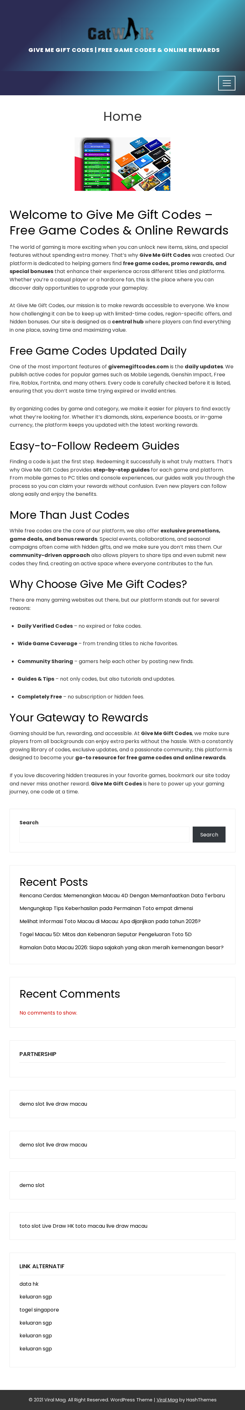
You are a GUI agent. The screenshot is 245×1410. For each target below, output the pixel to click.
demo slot (32, 1104)
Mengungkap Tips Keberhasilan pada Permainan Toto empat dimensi (106, 908)
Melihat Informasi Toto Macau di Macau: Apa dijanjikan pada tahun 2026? (110, 921)
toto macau (90, 1226)
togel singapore (39, 1309)
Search (29, 822)
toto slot (30, 1226)
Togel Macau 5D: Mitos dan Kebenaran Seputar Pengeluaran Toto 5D (105, 934)
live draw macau (66, 1104)
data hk (29, 1284)
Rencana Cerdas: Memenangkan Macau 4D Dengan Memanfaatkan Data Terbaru (122, 895)
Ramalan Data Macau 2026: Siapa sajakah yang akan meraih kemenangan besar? (121, 947)
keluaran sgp (35, 1296)
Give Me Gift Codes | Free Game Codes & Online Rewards (124, 50)
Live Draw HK (58, 1226)
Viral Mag (167, 1400)
